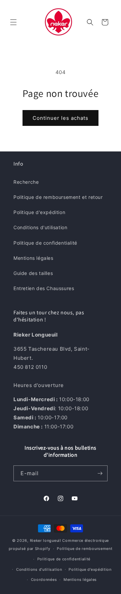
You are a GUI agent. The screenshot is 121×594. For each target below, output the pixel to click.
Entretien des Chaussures (43, 288)
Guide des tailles (33, 273)
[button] (13, 22)
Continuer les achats (60, 118)
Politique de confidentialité (45, 243)
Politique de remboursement (84, 548)
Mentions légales (33, 258)
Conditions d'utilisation (40, 227)
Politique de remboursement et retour (58, 197)
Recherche (26, 182)
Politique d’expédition (90, 569)
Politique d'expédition (39, 212)
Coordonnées (44, 579)
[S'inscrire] (99, 473)
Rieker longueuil (45, 540)
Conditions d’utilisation (39, 569)
